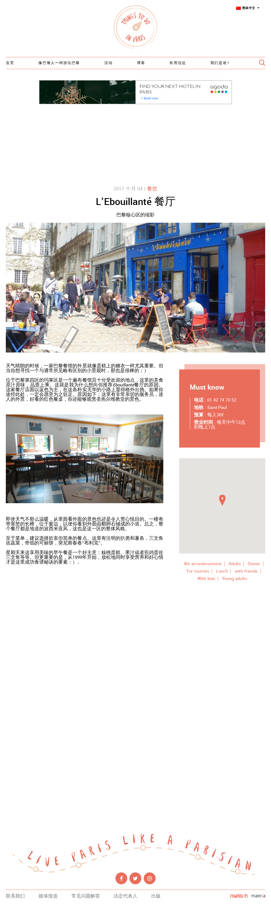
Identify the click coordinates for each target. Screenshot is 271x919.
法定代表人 (125, 896)
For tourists (198, 571)
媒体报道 (48, 896)
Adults (235, 563)
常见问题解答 (85, 896)
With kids (206, 578)
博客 (141, 63)
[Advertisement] (135, 144)
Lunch (222, 571)
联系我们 (15, 896)
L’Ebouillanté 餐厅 (135, 202)
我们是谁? (219, 63)
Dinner (254, 563)
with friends (246, 571)
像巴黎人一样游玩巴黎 (59, 63)
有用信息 (177, 63)
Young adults (234, 578)
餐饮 (152, 188)
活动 (108, 63)
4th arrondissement (203, 563)
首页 (10, 63)
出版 (156, 896)
